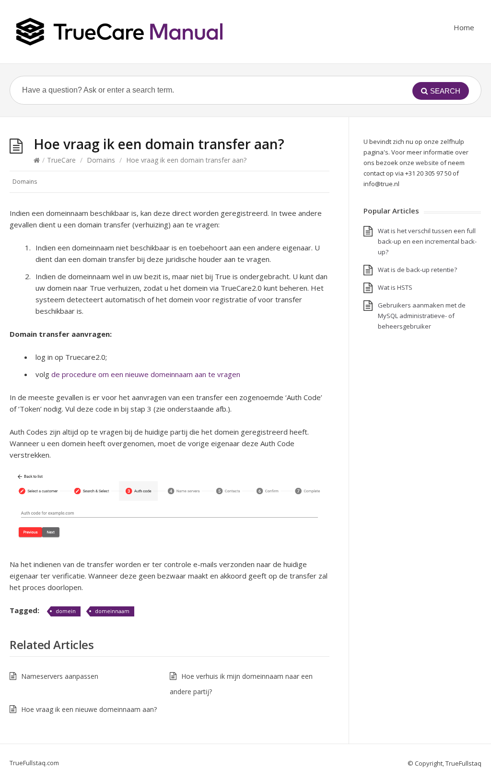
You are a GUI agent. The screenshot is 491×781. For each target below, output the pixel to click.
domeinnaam (112, 611)
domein (66, 611)
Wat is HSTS (395, 287)
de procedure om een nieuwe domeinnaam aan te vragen (145, 374)
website (427, 162)
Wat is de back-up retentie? (417, 269)
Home (464, 27)
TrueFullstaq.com (34, 762)
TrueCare (61, 160)
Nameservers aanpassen (59, 676)
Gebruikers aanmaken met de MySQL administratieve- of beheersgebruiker (422, 316)
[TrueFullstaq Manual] (119, 32)
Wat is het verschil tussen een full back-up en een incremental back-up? (427, 241)
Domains (101, 160)
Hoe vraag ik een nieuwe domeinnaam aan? (89, 709)
